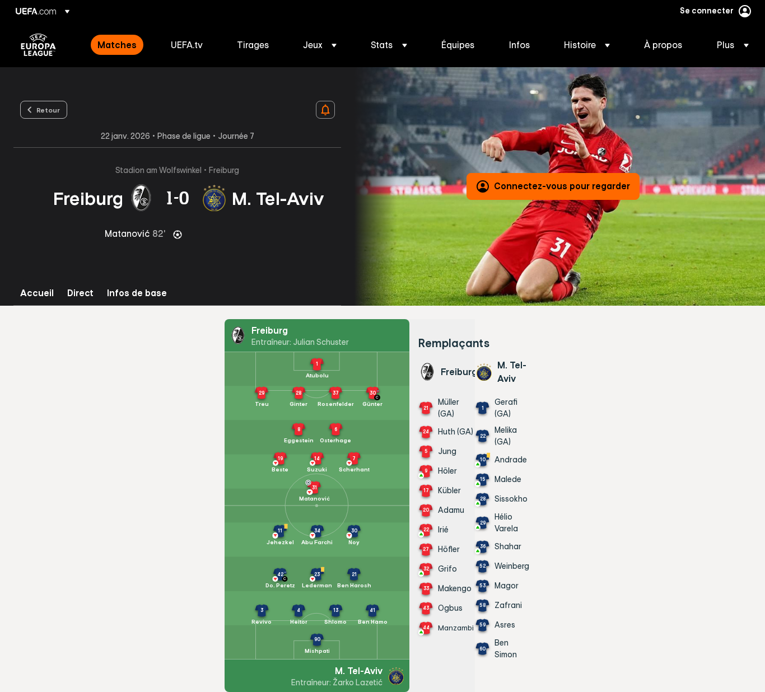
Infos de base (137, 293)
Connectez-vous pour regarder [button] (562, 186)
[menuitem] (120, 44)
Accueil (37, 293)
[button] (320, 44)
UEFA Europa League (38, 45)
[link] (117, 44)
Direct (80, 293)
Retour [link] (48, 110)
